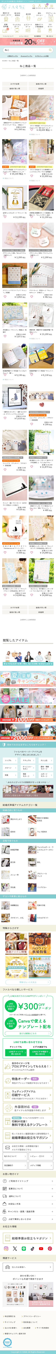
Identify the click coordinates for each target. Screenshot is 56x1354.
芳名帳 (12, 887)
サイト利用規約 (43, 1328)
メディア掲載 (35, 1165)
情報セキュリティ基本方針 (15, 1334)
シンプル (8, 760)
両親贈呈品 (14, 905)
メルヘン (8, 768)
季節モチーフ (26, 775)
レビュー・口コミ (37, 1156)
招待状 (12, 832)
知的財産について (30, 1322)
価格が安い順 (41, 84)
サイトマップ (10, 1322)
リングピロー (42, 887)
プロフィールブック (42, 875)
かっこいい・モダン (28, 768)
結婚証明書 (14, 850)
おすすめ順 (14, 84)
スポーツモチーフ (44, 775)
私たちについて (10, 1156)
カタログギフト (43, 918)
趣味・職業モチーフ (45, 768)
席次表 (12, 862)
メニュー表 (14, 875)
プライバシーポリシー (32, 1316)
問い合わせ (49, 36)
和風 (6, 775)
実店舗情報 (37, 36)
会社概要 (26, 1328)
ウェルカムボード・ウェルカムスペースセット (45, 849)
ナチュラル (27, 760)
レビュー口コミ (24, 36)
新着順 (41, 89)
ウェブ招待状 (42, 832)
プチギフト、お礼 (17, 918)
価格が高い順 (15, 89)
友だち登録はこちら (28, 1033)
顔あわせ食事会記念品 (43, 819)
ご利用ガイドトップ (18, 1181)
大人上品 (44, 760)
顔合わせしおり (16, 819)
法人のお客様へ (11, 1328)
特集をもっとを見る (28, 982)
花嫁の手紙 (41, 905)
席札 (38, 862)
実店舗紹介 (8, 1165)
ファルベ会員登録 (32, 1015)
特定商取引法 (10, 1316)
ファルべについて (8, 36)
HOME (4, 61)
